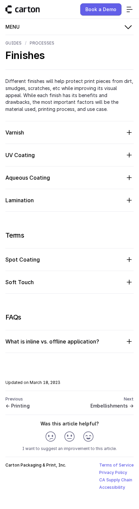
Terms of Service (116, 465)
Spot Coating (22, 259)
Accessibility (112, 487)
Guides (13, 43)
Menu (12, 27)
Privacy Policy (113, 472)
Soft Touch (19, 282)
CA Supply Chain (115, 479)
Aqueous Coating (27, 177)
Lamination (19, 200)
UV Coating (20, 155)
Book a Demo (100, 9)
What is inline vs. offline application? (52, 341)
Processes (42, 43)
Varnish (14, 132)
